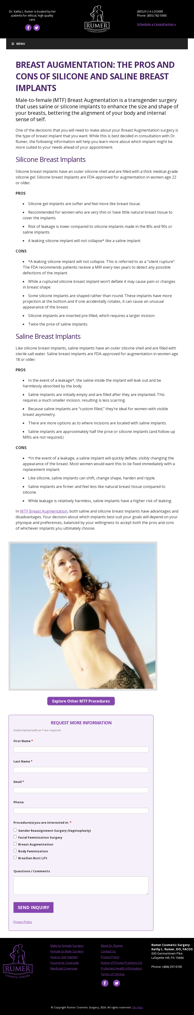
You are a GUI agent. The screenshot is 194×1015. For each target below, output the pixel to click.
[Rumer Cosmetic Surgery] (97, 31)
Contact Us (108, 951)
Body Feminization (33, 851)
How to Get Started (63, 957)
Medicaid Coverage (63, 968)
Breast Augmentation (35, 844)
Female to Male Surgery (67, 951)
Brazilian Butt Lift (32, 858)
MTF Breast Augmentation (43, 511)
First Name (23, 741)
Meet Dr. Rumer (112, 945)
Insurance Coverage (64, 962)
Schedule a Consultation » (156, 24)
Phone (18, 802)
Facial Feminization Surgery (40, 837)
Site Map (137, 1007)
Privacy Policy (22, 922)
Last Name (22, 761)
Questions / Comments (31, 871)
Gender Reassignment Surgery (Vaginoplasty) (54, 830)
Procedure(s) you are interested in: (42, 822)
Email (18, 782)
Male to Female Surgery (67, 945)
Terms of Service (113, 974)
